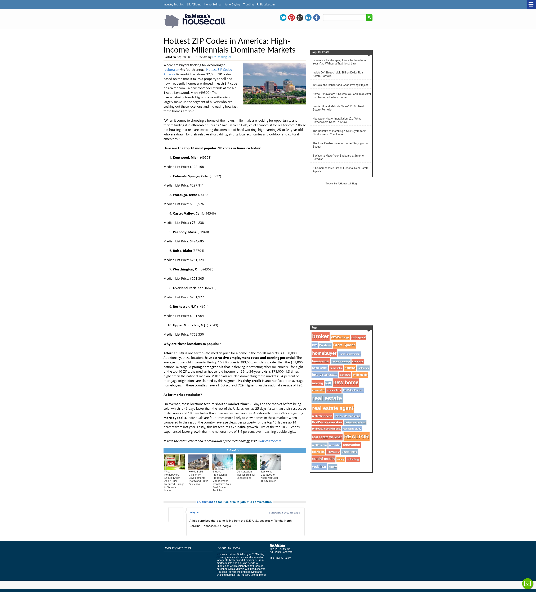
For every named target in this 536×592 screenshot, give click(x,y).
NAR (328, 383)
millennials (360, 374)
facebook (316, 17)
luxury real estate (324, 374)
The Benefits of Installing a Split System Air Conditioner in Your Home (339, 132)
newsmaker (318, 390)
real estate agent (332, 408)
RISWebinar (333, 452)
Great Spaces (344, 345)
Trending (248, 4)
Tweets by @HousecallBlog (341, 183)
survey (340, 459)
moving (317, 383)
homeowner (321, 361)
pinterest (291, 17)
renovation (351, 445)
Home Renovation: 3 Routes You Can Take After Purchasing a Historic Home (342, 95)
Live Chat (527, 583)
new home (346, 382)
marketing (345, 375)
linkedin (308, 17)
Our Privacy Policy (280, 558)
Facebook (325, 345)
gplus (299, 17)
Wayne (194, 512)
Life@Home (194, 4)
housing (350, 368)
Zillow (333, 466)
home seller (319, 367)
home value (336, 368)
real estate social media (326, 428)
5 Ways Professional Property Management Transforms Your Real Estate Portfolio (222, 481)
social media (323, 459)
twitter (283, 17)
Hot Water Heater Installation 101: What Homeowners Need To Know (337, 120)
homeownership (341, 361)
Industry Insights (174, 4)
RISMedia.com (266, 4)
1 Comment (205, 501)
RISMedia (318, 451)
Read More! (259, 574)
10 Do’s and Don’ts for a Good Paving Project (340, 84)
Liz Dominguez (221, 57)
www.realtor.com (269, 441)
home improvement (350, 354)
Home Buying (232, 4)
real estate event (322, 416)
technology (353, 459)
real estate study (352, 428)
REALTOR (356, 436)
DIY (314, 345)
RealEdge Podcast (353, 390)
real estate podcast (355, 422)
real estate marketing (347, 416)
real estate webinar (327, 437)
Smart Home (349, 451)
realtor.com (172, 69)
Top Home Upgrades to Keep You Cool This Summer (269, 476)
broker (320, 336)
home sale (357, 361)
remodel (335, 445)
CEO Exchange (340, 337)
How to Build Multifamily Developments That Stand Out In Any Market (198, 478)
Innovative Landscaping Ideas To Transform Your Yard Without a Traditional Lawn (339, 62)
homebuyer (324, 353)
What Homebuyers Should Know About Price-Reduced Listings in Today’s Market (174, 481)
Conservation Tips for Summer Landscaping (246, 474)
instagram (363, 368)
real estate (327, 398)
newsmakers (334, 390)
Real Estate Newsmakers (327, 422)
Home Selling (212, 4)
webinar (319, 467)
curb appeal (359, 337)
